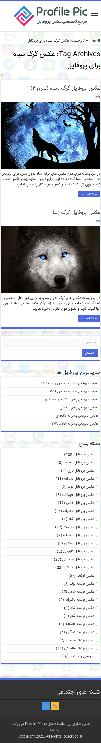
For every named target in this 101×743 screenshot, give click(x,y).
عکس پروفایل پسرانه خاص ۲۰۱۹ (75, 424)
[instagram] (46, 706)
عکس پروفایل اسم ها (79, 463)
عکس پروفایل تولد (81, 487)
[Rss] (55, 706)
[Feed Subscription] (2, 76)
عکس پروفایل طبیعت (78, 527)
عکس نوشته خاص (81, 592)
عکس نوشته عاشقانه (79, 624)
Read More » (89, 194)
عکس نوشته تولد (82, 584)
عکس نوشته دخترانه (79, 600)
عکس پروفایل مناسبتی (78, 559)
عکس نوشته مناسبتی (79, 648)
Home (91, 41)
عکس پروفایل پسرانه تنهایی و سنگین (71, 400)
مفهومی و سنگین (82, 656)
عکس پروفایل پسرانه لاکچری (77, 416)
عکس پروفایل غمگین (79, 543)
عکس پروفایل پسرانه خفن (79, 408)
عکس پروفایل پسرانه (79, 479)
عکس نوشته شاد (82, 608)
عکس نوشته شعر (82, 616)
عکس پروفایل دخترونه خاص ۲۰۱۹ (74, 391)
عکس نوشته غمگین (80, 632)
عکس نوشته (85, 576)
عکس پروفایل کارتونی (78, 551)
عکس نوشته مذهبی (80, 640)
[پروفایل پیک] (50, 15)
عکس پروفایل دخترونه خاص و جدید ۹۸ (69, 383)
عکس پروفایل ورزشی (79, 568)
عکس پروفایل (84, 454)
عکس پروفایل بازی (80, 471)
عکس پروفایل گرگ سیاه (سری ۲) (65, 88)
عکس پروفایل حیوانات (78, 495)
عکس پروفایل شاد (81, 519)
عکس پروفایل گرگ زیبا (76, 212)
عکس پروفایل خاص (80, 503)
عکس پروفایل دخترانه (78, 511)
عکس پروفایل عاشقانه (78, 535)
